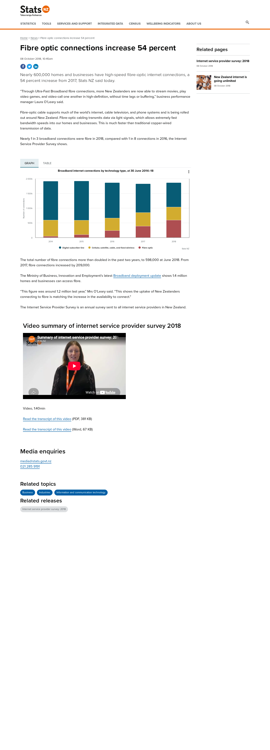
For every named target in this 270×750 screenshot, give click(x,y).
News (34, 38)
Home (24, 38)
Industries (44, 492)
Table (47, 163)
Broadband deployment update (137, 276)
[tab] (29, 163)
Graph (29, 163)
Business (27, 492)
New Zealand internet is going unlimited (230, 79)
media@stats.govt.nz (35, 461)
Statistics (28, 24)
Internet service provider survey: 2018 (44, 509)
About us (193, 24)
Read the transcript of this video (47, 419)
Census (135, 24)
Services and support (74, 24)
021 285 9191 (30, 466)
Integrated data (110, 24)
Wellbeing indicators (164, 24)
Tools (46, 24)
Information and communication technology (81, 492)
